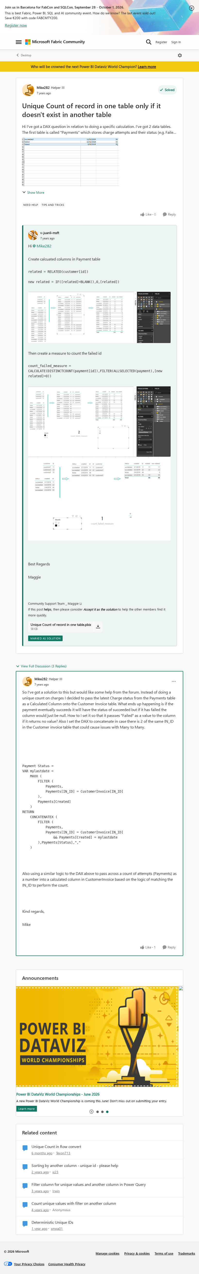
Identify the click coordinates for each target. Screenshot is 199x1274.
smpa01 (57, 1228)
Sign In (176, 42)
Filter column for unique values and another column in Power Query (89, 1184)
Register (161, 42)
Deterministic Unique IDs (52, 1222)
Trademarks (186, 1253)
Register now (16, 25)
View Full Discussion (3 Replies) (43, 666)
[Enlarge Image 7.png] (99, 499)
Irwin (56, 1191)
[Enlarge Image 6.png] (99, 421)
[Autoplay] (91, 1111)
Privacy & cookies (137, 1253)
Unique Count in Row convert (56, 1146)
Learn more (147, 66)
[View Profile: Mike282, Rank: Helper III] (28, 90)
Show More (35, 192)
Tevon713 (63, 1153)
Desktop (26, 55)
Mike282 (43, 87)
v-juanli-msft (49, 232)
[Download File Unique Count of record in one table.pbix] (97, 626)
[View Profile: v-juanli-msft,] (33, 235)
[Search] (149, 42)
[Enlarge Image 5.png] (99, 317)
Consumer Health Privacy (66, 1264)
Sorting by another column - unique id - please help (75, 1165)
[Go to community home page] (55, 42)
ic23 (55, 1172)
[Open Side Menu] (18, 42)
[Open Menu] (179, 55)
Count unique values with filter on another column (74, 1203)
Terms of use (164, 1253)
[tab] (97, 1111)
